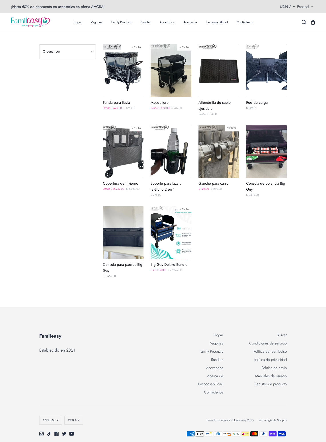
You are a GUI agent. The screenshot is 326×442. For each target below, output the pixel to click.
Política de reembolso (270, 351)
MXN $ (285, 6)
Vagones (216, 343)
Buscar (282, 335)
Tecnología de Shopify (272, 420)
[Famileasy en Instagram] (41, 434)
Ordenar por (51, 51)
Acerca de (215, 376)
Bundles (217, 359)
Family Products (211, 351)
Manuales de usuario (271, 376)
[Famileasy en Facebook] (56, 434)
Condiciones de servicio (268, 343)
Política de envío (274, 367)
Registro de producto (271, 384)
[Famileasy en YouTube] (71, 434)
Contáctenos (213, 392)
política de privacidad (270, 359)
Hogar (218, 335)
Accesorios (214, 367)
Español (303, 6)
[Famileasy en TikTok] (49, 434)
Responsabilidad (210, 384)
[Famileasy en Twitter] (64, 434)
